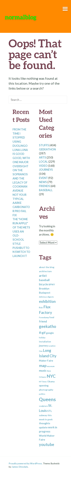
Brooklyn (44, 288)
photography (46, 389)
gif (44, 332)
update (43, 427)
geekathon (47, 149)
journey (43, 345)
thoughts (44, 423)
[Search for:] (38, 99)
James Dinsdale (20, 466)
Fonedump (44, 317)
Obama (50, 381)
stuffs (44, 145)
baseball (46, 190)
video (43, 165)
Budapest (44, 292)
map (43, 365)
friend (43, 321)
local (43, 161)
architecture (45, 271)
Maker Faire (46, 360)
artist (43, 275)
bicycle (43, 284)
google (50, 332)
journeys (46, 169)
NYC (51, 376)
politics (42, 394)
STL (49, 410)
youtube (46, 444)
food (51, 317)
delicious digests (46, 297)
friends (44, 186)
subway (43, 415)
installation (45, 341)
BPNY (52, 284)
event (43, 178)
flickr (41, 307)
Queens (47, 399)
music (42, 370)
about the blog (46, 267)
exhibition (47, 301)
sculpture (43, 406)
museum (50, 366)
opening (44, 385)
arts (42, 157)
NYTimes (43, 382)
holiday (42, 337)
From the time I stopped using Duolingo (20, 137)
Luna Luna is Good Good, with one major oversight (21, 158)
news (43, 182)
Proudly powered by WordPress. (25, 463)
